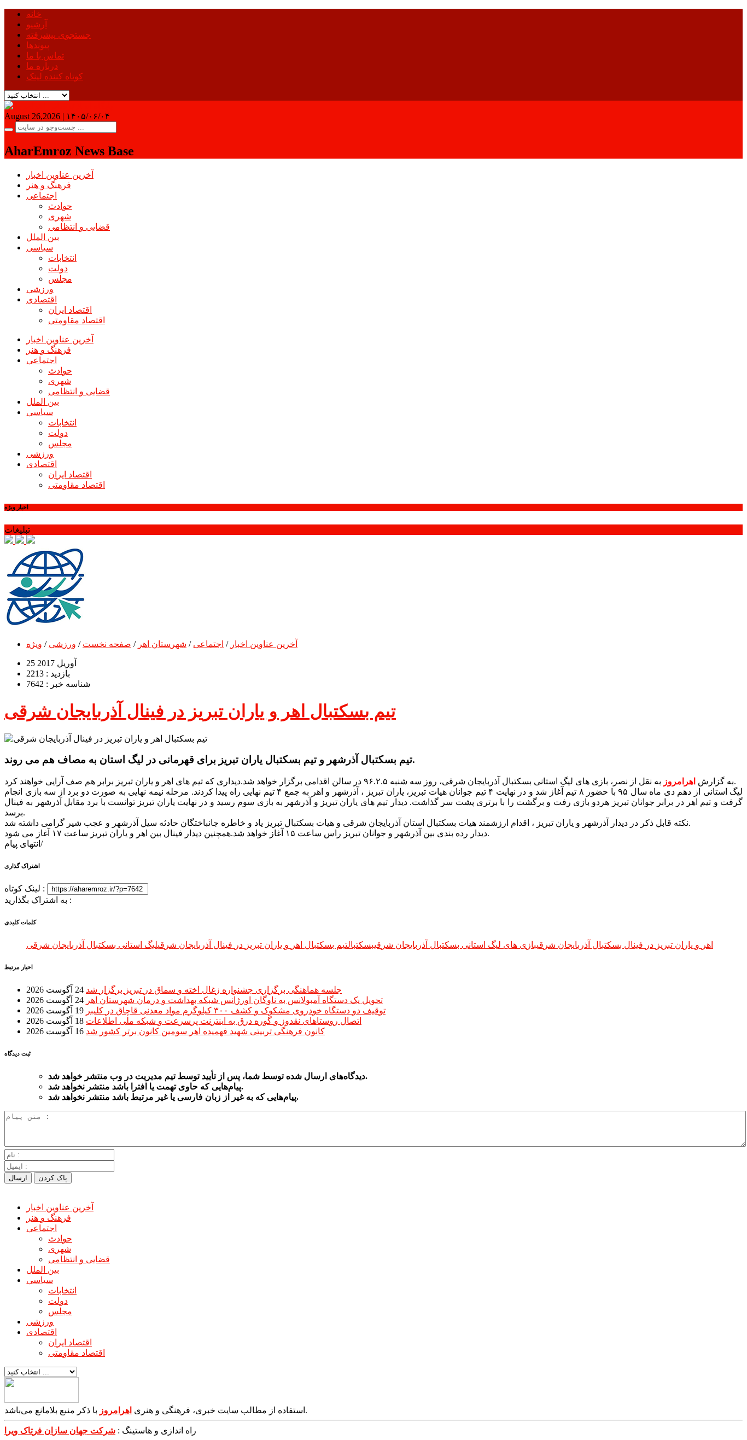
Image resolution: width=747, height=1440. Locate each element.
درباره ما (42, 66)
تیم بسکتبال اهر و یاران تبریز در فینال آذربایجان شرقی (200, 711)
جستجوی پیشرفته (58, 34)
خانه (34, 14)
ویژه (34, 644)
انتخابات (62, 258)
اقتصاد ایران (70, 309)
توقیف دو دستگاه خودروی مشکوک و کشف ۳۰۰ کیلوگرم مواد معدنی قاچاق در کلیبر (236, 1010)
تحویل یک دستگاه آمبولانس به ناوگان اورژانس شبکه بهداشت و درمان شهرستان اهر (234, 1000)
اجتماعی (41, 195)
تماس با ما (45, 55)
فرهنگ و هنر (48, 185)
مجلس (60, 278)
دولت (58, 268)
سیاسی (39, 247)
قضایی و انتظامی (79, 226)
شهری (59, 216)
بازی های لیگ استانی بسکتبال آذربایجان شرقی (455, 944)
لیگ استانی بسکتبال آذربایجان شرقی (91, 944)
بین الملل (42, 237)
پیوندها (37, 45)
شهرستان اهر (162, 644)
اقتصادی (41, 299)
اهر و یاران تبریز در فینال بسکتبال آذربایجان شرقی (624, 944)
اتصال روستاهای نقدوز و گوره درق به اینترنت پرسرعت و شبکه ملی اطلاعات (223, 1020)
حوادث (60, 206)
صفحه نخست (107, 644)
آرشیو (36, 24)
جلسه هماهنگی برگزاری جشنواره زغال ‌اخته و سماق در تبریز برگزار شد (214, 989)
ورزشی (40, 289)
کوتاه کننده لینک (54, 76)
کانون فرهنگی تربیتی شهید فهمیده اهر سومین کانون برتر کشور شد (205, 1031)
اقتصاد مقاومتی (76, 320)
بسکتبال (361, 944)
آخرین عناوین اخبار (60, 174)
